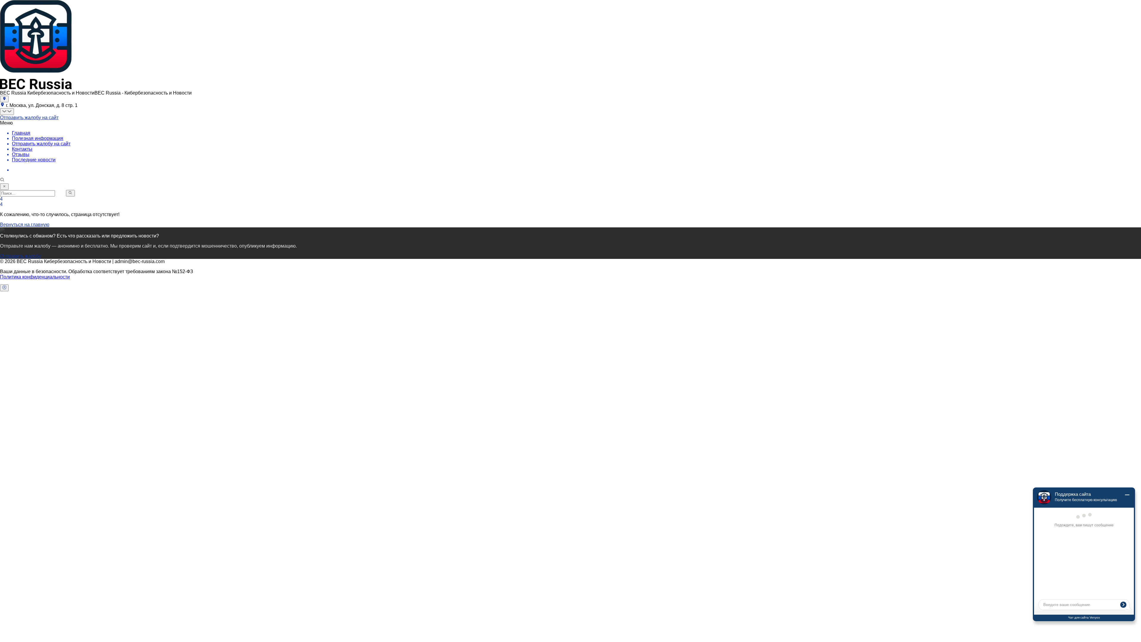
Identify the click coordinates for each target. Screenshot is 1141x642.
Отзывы (20, 154)
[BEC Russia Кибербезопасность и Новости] (36, 87)
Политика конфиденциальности (35, 276)
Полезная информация (37, 138)
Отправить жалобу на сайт (29, 117)
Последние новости (34, 159)
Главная (21, 133)
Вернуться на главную (24, 224)
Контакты (22, 149)
